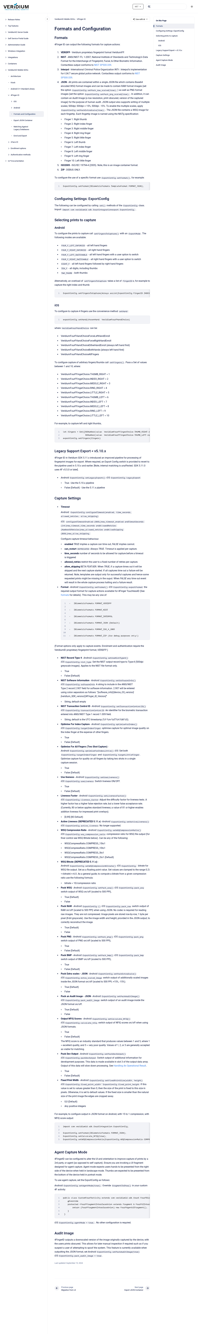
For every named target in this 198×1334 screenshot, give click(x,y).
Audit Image (161, 65)
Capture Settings (163, 55)
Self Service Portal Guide (18, 38)
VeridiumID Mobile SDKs (18, 70)
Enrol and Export (20, 136)
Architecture (16, 76)
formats (65, 595)
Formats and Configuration (24, 114)
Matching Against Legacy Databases (21, 128)
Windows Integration (16, 51)
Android (17, 108)
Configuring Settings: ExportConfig (170, 31)
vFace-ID (14, 142)
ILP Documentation (16, 161)
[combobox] (166, 6)
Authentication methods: (21, 155)
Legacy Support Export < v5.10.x (169, 50)
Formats (159, 26)
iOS (15, 101)
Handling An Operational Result (130, 1065)
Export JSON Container (23, 120)
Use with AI (140, 19)
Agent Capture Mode (164, 60)
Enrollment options (18, 148)
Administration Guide (16, 45)
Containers (12, 64)
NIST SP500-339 (102, 65)
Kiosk (13, 82)
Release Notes (14, 19)
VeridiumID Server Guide (18, 32)
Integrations (13, 57)
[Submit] (149, 6)
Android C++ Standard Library (23, 89)
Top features (13, 26)
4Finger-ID (15, 95)
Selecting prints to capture (167, 36)
